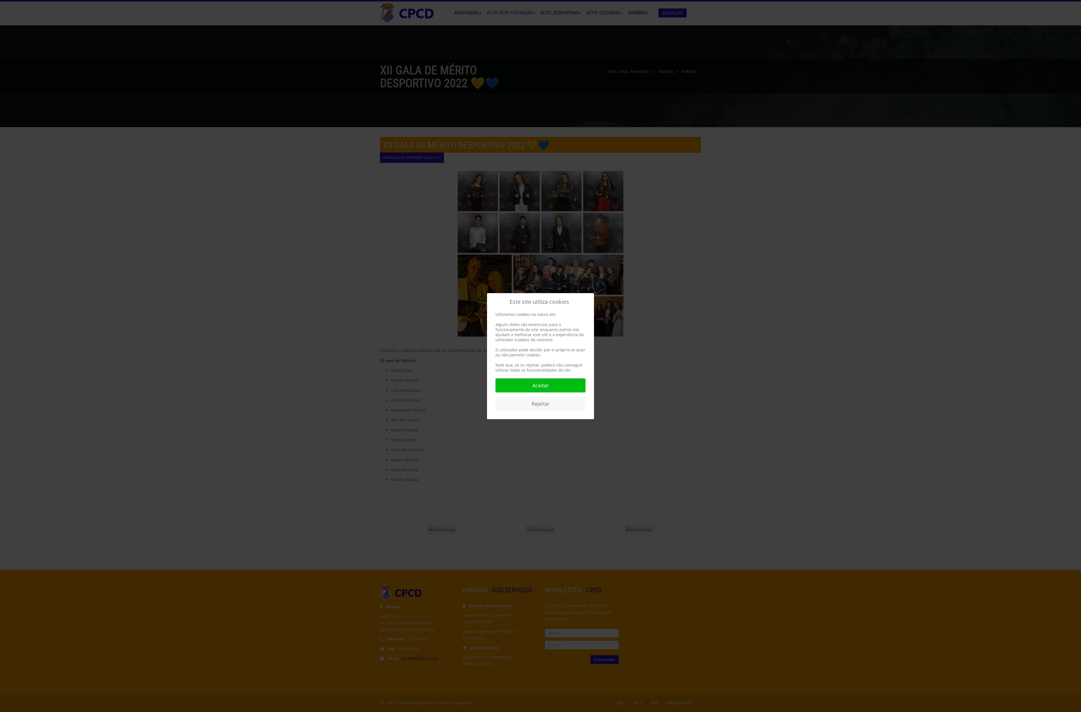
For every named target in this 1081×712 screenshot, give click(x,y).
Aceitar (540, 385)
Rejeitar (540, 403)
